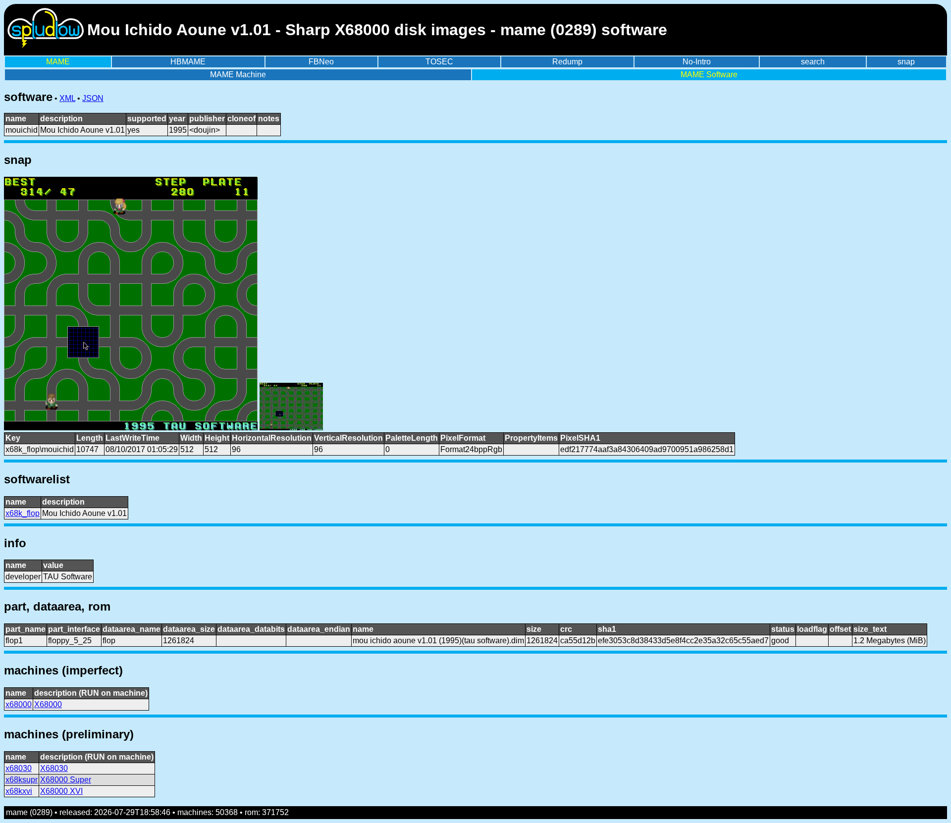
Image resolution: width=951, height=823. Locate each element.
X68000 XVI (61, 791)
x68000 (18, 704)
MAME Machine (238, 74)
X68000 (48, 704)
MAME (58, 61)
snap (906, 61)
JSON (93, 98)
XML (67, 98)
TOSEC (439, 61)
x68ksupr (21, 779)
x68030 (18, 768)
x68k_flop (22, 513)
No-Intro (697, 61)
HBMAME (188, 61)
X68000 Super (65, 779)
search (813, 61)
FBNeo (321, 61)
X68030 (54, 768)
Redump (567, 61)
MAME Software (709, 74)
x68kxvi (18, 791)
